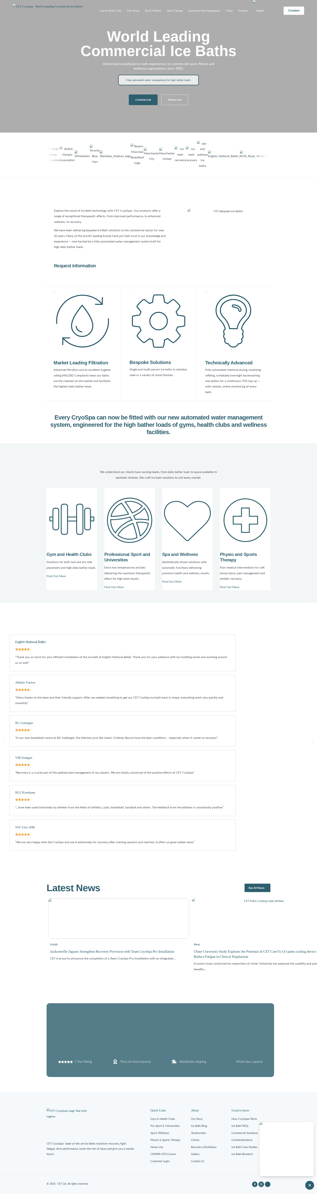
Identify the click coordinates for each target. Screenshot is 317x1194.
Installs (54, 944)
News (197, 944)
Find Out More (56, 576)
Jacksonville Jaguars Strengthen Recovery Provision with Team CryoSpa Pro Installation (112, 951)
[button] (75, 261)
